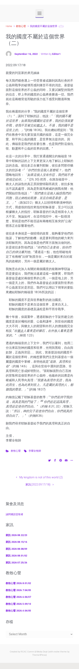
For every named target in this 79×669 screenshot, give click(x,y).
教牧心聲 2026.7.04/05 (18, 590)
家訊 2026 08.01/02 (16, 555)
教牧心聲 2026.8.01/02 (18, 583)
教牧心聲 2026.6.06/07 (18, 596)
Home (9, 26)
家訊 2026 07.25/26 (16, 562)
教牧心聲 (21, 26)
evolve (57, 651)
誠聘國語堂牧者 (14, 514)
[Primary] (39, 13)
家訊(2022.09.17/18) (38, 484)
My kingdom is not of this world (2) (41, 477)
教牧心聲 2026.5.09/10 (18, 603)
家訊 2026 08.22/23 (16, 535)
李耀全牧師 (35, 450)
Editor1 (56, 54)
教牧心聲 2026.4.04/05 (18, 610)
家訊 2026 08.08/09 (16, 548)
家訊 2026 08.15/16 (16, 541)
